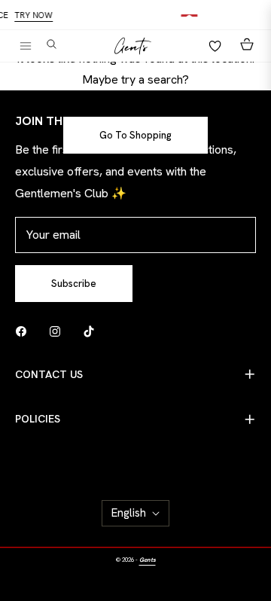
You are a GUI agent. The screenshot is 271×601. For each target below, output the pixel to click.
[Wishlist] (211, 46)
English (128, 512)
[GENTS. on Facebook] (25, 331)
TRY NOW (36, 15)
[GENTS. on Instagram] (59, 331)
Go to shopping (135, 135)
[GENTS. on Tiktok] (92, 331)
